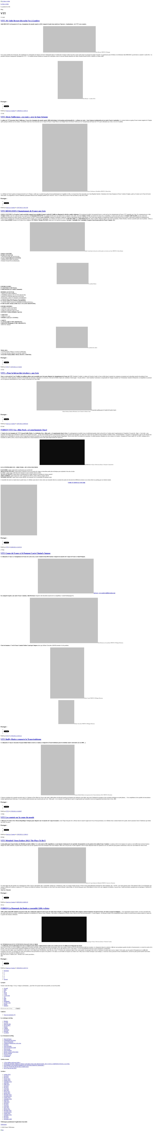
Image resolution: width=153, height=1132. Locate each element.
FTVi (7, 367)
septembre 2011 (8, 1114)
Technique (6, 1029)
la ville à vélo (7, 1002)
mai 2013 (6, 1087)
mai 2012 (6, 1104)
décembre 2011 (7, 1110)
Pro (5, 991)
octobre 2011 (7, 1113)
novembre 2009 (8, 1119)
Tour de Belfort (8, 1050)
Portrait (5, 1027)
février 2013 (7, 1091)
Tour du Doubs (7, 1046)
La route (6, 1022)
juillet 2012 (6, 1102)
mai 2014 (6, 1077)
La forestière (7, 1056)
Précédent (6, 970)
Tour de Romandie (8, 1042)
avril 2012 (6, 1106)
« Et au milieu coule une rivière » (12, 1062)
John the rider (7, 1024)
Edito (5, 990)
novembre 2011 (8, 1112)
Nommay (6, 1044)
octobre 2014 (7, 1074)
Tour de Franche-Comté (10, 1047)
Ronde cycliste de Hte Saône (11, 1052)
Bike (5, 1000)
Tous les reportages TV (10, 1015)
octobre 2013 (7, 1080)
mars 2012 (6, 1107)
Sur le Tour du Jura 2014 (10, 1068)
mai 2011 (6, 1116)
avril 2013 (6, 1089)
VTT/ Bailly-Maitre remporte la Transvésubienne (21, 739)
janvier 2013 (7, 1093)
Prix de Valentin (8, 1053)
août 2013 (6, 1083)
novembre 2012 (8, 1096)
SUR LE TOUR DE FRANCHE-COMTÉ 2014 (16, 1066)
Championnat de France (10, 1040)
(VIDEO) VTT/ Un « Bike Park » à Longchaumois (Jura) (24, 430)
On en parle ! (7, 1025)
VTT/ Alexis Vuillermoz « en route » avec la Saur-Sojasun (24, 117)
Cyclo (5, 994)
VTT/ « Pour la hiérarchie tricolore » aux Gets (20, 373)
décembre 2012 (8, 1094)
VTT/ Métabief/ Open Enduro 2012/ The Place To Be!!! (23, 841)
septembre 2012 (8, 1099)
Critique (6, 1028)
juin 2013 (6, 1086)
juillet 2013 (6, 1084)
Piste (5, 998)
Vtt (4, 997)
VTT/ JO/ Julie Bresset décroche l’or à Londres (20, 21)
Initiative (6, 1005)
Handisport (6, 1001)
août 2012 (6, 1100)
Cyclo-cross (7, 995)
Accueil (6, 988)
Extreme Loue (7, 1054)
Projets (5, 1004)
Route (5, 992)
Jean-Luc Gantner (10, 110)
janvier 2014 (7, 1079)
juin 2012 (6, 1103)
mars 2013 (6, 1090)
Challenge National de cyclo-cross (12, 1043)
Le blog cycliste (5, 4)
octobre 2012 (7, 1097)
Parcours (6, 1031)
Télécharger (4, 1124)
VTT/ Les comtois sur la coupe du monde (17, 817)
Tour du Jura (7, 1049)
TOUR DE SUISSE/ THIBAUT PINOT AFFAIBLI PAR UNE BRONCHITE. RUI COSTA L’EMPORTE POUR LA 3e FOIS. (37, 1064)
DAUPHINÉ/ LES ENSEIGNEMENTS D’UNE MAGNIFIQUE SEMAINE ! (24, 1065)
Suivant (6, 979)
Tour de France (7, 1039)
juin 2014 (6, 1076)
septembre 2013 (8, 1081)
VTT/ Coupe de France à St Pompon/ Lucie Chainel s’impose (25, 553)
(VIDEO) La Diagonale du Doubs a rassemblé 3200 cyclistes (25, 908)
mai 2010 (6, 1117)
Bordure (6, 1021)
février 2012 (7, 1109)
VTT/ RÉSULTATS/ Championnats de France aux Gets (23, 211)
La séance (6, 1032)
